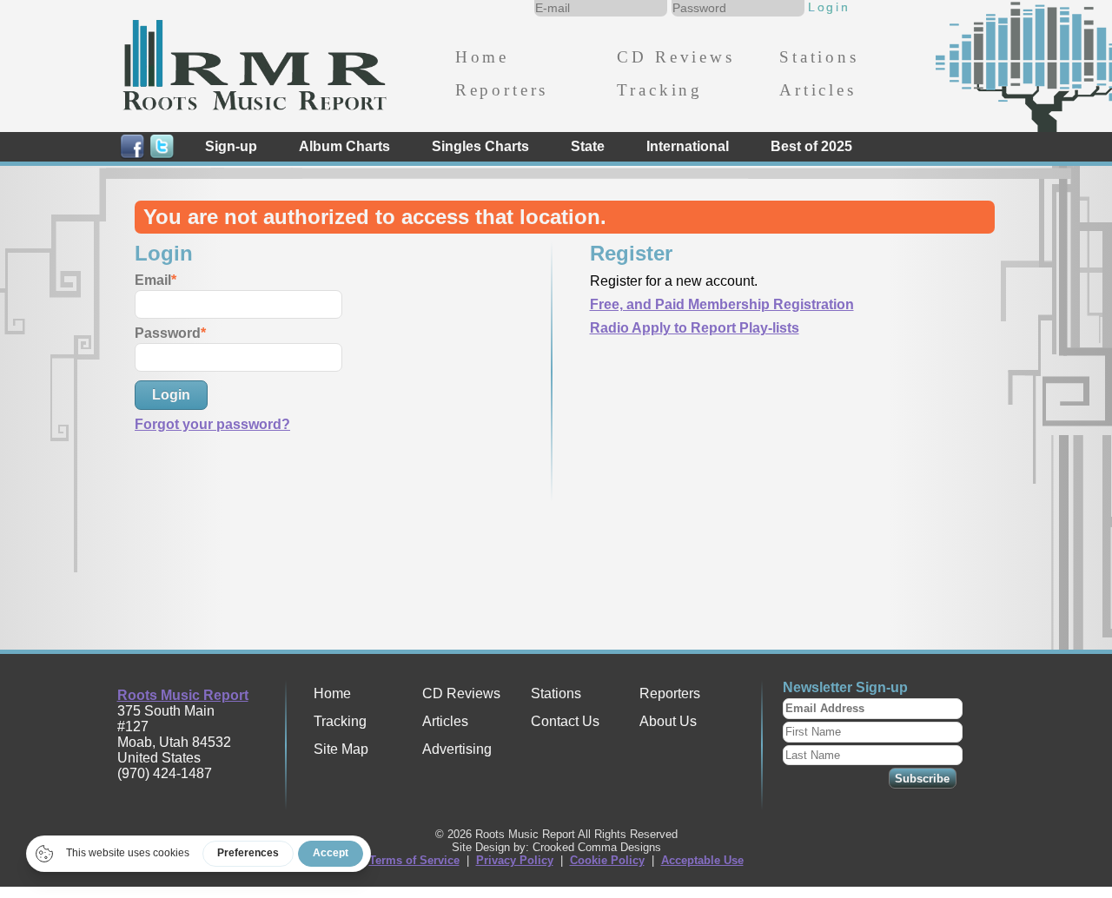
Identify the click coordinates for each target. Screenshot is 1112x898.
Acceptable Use (702, 860)
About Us (668, 721)
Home (482, 57)
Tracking (660, 90)
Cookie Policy (607, 860)
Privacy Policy (514, 860)
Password (168, 333)
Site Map (341, 749)
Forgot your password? (212, 424)
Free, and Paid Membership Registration (722, 304)
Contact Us (565, 721)
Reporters (501, 90)
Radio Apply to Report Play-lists (694, 327)
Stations (819, 57)
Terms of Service (414, 860)
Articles (818, 90)
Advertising (457, 749)
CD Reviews (675, 57)
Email (153, 280)
